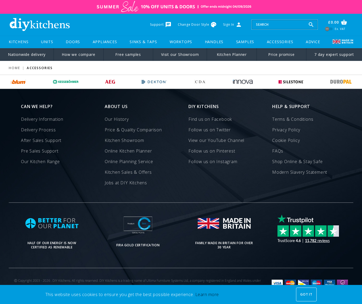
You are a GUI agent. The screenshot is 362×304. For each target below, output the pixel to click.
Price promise (281, 54)
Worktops (181, 41)
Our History (117, 119)
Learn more (207, 294)
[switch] (329, 28)
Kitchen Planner (232, 54)
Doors (73, 41)
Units (47, 41)
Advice (313, 41)
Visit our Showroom (180, 54)
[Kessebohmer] (66, 82)
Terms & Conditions (292, 119)
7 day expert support (334, 54)
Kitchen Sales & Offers (128, 172)
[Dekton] (154, 82)
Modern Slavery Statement (299, 172)
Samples (245, 41)
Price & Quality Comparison (133, 130)
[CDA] (200, 82)
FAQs (277, 151)
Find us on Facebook (210, 119)
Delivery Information (42, 119)
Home (14, 68)
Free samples (128, 54)
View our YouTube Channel (216, 140)
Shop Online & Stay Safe (297, 161)
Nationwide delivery (27, 54)
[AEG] (110, 82)
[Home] (39, 24)
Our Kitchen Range (40, 161)
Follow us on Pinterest (211, 151)
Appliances (105, 41)
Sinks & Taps (143, 41)
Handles (214, 41)
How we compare (78, 54)
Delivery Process (38, 130)
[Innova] (243, 82)
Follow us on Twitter (209, 130)
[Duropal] (341, 82)
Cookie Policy (286, 140)
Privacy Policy (286, 130)
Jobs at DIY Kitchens (126, 183)
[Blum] (18, 82)
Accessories (280, 41)
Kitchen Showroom (124, 140)
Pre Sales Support (40, 151)
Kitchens (18, 41)
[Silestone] (291, 82)
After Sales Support (41, 140)
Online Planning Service (129, 161)
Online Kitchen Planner (128, 151)
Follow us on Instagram (212, 161)
